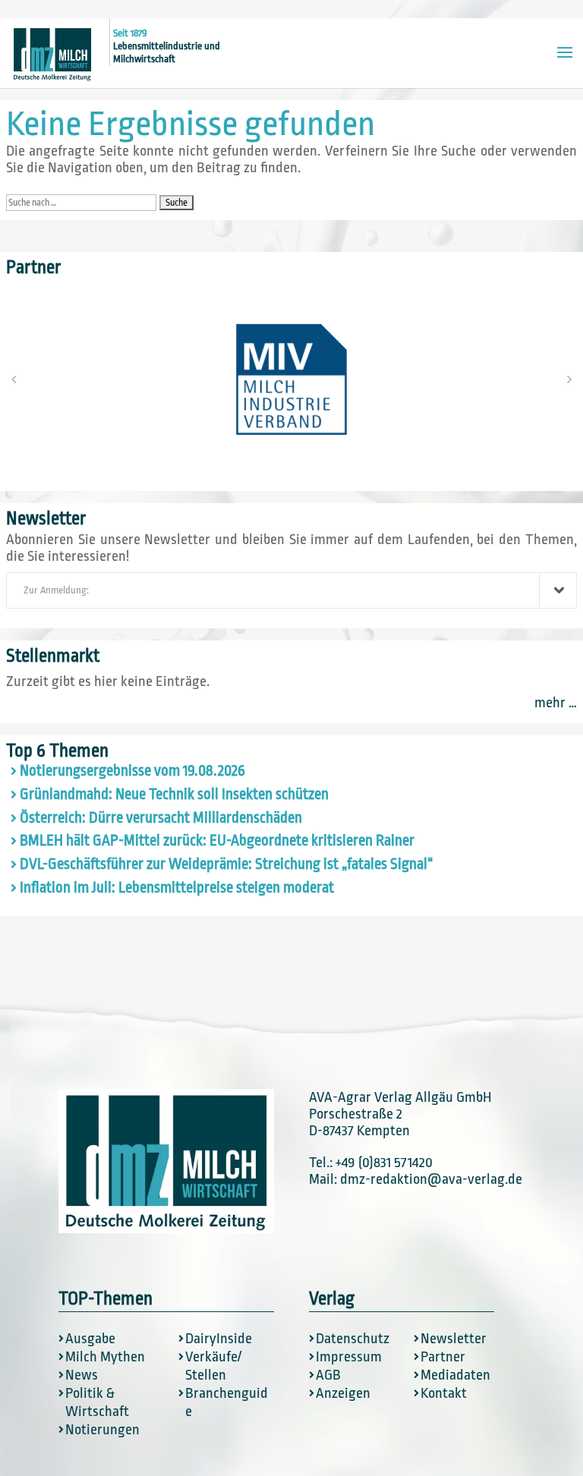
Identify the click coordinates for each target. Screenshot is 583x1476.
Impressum (349, 1357)
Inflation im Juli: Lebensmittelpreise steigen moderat (177, 888)
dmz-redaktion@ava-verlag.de (431, 1179)
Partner (443, 1357)
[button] (13, 379)
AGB (328, 1375)
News (81, 1375)
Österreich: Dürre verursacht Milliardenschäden (161, 818)
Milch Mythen (105, 1357)
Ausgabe (90, 1338)
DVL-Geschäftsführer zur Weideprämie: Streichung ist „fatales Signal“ (226, 864)
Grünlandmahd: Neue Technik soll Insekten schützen (174, 794)
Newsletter (454, 1338)
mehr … (555, 702)
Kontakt (444, 1393)
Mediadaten (455, 1375)
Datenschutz (352, 1338)
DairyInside (218, 1338)
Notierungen (102, 1429)
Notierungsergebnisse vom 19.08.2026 (132, 771)
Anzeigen (343, 1393)
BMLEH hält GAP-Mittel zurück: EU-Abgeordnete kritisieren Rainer (217, 840)
